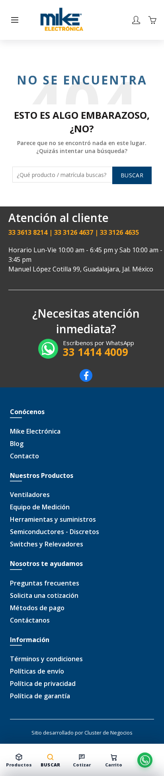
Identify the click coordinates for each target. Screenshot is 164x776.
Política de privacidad (43, 683)
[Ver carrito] (152, 20)
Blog (16, 443)
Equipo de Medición (40, 507)
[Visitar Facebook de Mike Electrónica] (86, 379)
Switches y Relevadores (46, 544)
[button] (14, 20)
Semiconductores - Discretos (54, 531)
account (136, 20)
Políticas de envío (37, 671)
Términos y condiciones (46, 658)
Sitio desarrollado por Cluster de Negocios (82, 732)
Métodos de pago (37, 607)
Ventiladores (30, 494)
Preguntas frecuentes (44, 583)
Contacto (24, 456)
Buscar (132, 175)
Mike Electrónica (35, 431)
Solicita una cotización (44, 595)
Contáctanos (30, 620)
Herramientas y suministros (53, 519)
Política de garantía (40, 696)
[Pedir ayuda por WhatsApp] (145, 760)
